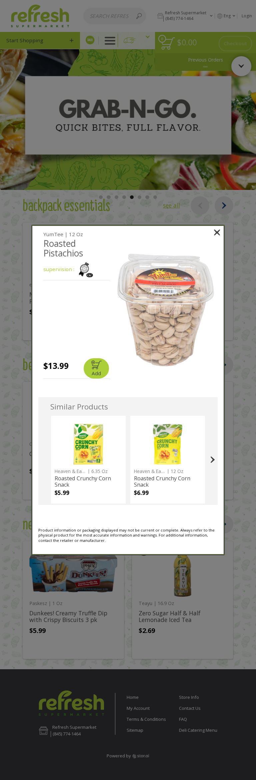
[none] (88, 460)
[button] (165, 310)
